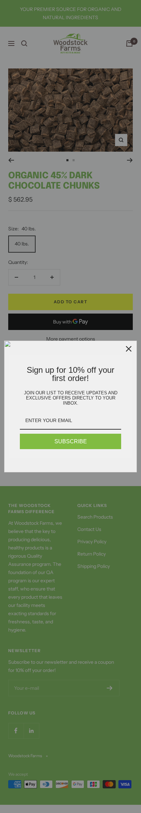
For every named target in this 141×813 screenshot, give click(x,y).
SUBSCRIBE (70, 441)
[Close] (128, 349)
